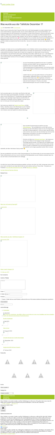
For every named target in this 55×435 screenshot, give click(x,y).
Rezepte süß (6, 19)
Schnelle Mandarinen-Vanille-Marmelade (13, 337)
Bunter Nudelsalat (7, 318)
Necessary (5, 427)
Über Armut (6, 328)
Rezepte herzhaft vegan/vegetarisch (12, 17)
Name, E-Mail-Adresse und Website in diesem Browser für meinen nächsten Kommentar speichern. (27, 299)
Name (2, 291)
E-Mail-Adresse (5, 294)
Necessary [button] (3, 425)
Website (3, 296)
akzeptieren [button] (15, 403)
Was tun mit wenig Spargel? (9, 204)
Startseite (5, 13)
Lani (2, 27)
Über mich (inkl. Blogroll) (9, 14)
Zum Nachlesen (7, 20)
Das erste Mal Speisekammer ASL (14, 167)
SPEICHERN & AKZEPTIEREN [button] (8, 433)
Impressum (6, 397)
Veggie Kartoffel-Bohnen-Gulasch (11, 347)
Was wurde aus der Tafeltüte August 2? (12, 237)
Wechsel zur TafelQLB (32, 167)
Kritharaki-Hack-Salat (39, 139)
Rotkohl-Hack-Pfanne (19, 105)
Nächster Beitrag (13, 170)
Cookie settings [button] (6, 403)
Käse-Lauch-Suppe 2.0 (7, 269)
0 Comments (16, 27)
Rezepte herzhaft (7, 16)
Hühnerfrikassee (27, 127)
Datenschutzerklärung (9, 395)
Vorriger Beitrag (5, 170)
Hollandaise (6, 310)
